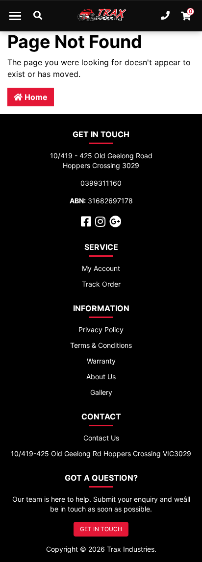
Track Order (101, 284)
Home (35, 97)
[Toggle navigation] (15, 15)
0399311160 (101, 183)
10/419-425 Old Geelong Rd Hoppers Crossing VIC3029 (101, 453)
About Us (101, 376)
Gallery (101, 392)
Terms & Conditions (101, 345)
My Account (101, 268)
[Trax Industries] (101, 15)
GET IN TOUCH (101, 529)
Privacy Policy (101, 329)
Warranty (101, 361)
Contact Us (101, 438)
